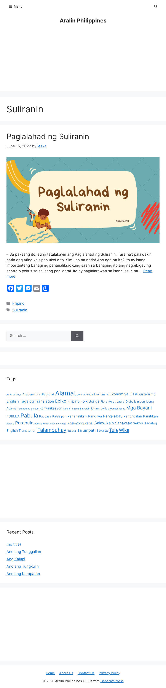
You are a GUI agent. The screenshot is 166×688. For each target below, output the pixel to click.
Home (50, 673)
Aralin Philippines (83, 20)
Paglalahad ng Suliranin (47, 136)
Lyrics (105, 408)
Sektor (138, 423)
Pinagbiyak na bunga (54, 423)
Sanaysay (123, 423)
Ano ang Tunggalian (23, 551)
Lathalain (85, 408)
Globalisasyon (135, 401)
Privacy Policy (109, 673)
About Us (66, 673)
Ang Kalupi (15, 559)
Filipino (18, 303)
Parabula (24, 422)
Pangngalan (132, 416)
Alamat (65, 393)
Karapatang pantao (28, 408)
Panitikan (150, 416)
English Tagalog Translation (30, 401)
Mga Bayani (139, 408)
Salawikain (104, 422)
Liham (95, 408)
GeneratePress (112, 681)
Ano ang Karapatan (23, 574)
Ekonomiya (119, 394)
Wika (124, 430)
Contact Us (86, 673)
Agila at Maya (13, 394)
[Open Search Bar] (156, 6)
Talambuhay (51, 430)
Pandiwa (95, 416)
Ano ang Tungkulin (22, 566)
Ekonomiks (101, 394)
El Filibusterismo (142, 394)
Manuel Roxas (117, 408)
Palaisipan (59, 416)
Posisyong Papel (80, 423)
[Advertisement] (83, 60)
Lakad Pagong (71, 408)
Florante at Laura (112, 401)
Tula (113, 430)
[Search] (77, 336)
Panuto (10, 423)
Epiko (60, 401)
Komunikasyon (51, 408)
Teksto (102, 430)
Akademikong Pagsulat (38, 394)
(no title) (13, 544)
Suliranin (19, 310)
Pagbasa (45, 416)
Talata (71, 430)
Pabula (29, 415)
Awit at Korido (85, 394)
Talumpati (86, 430)
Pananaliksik (77, 416)
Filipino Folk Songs (83, 401)
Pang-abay (112, 416)
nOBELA (12, 416)
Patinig (38, 423)
